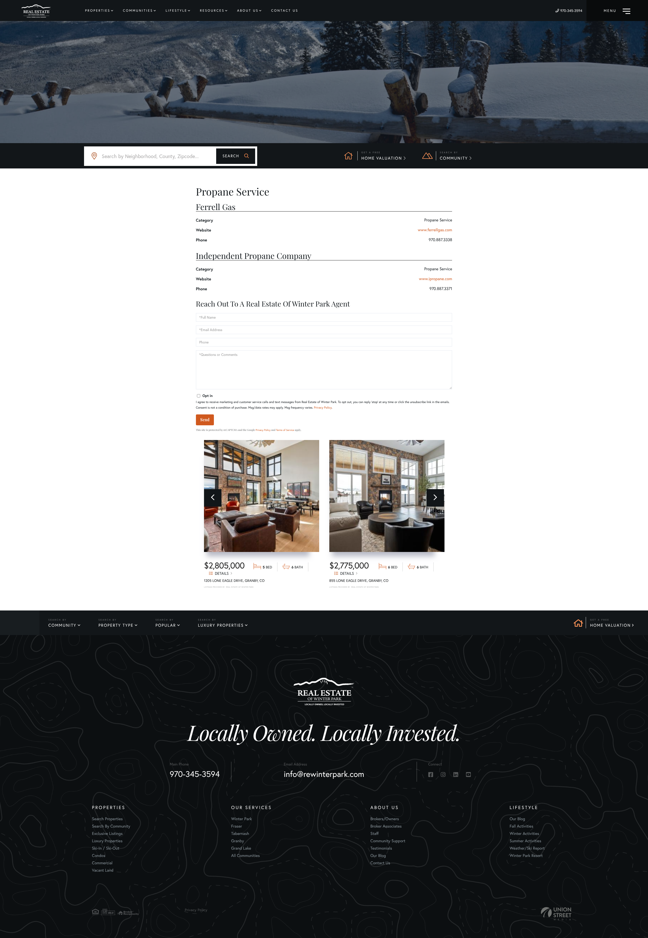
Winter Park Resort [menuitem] (526, 855)
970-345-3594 (571, 10)
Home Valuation (610, 625)
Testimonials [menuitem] (381, 848)
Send (205, 419)
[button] (235, 156)
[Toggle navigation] (617, 10)
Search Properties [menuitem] (107, 818)
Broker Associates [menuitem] (386, 826)
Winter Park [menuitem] (241, 818)
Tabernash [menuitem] (240, 833)
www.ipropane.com (435, 278)
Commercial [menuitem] (102, 863)
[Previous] (212, 498)
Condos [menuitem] (98, 855)
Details (222, 573)
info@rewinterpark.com (324, 774)
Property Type (115, 625)
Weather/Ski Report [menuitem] (527, 848)
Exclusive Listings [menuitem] (107, 833)
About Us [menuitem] (248, 11)
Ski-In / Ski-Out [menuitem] (105, 848)
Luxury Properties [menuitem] (107, 841)
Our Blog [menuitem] (378, 855)
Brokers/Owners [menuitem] (384, 818)
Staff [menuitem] (374, 833)
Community (62, 625)
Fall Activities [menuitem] (521, 826)
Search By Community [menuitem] (111, 826)
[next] (435, 498)
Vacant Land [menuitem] (102, 870)
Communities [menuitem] (138, 11)
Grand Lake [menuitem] (241, 848)
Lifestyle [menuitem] (176, 11)
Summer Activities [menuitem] (525, 841)
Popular (165, 625)
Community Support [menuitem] (387, 841)
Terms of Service (285, 430)
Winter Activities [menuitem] (524, 833)
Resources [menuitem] (212, 11)
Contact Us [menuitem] (284, 11)
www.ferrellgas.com (435, 230)
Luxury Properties (221, 625)
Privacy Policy (323, 408)
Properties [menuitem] (97, 11)
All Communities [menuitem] (245, 855)
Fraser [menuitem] (236, 826)
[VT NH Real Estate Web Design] (556, 913)
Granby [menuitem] (237, 841)
